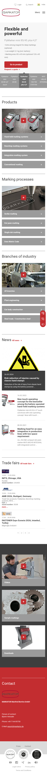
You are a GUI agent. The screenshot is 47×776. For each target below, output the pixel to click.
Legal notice (16, 767)
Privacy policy (30, 767)
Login (19, 5)
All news (15, 340)
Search (30, 5)
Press (18, 746)
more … (5, 507)
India (43, 4)
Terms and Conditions (23, 770)
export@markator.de (15, 726)
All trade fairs (26, 463)
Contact (28, 746)
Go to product (16, 64)
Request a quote (11, 69)
